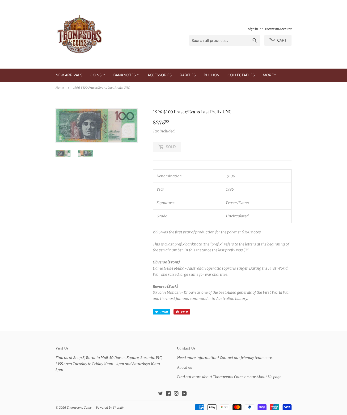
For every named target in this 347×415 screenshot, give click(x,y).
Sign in (253, 29)
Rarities (188, 75)
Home (59, 87)
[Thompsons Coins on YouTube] (184, 394)
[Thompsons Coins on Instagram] (176, 394)
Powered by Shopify (110, 407)
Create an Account (278, 29)
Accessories (160, 75)
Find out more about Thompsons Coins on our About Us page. (229, 377)
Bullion (212, 75)
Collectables (241, 75)
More (268, 75)
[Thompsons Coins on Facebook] (168, 394)
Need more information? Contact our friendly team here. (225, 357)
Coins (96, 75)
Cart (281, 40)
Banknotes (125, 75)
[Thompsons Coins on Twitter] (160, 394)
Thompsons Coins (79, 407)
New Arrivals (68, 75)
